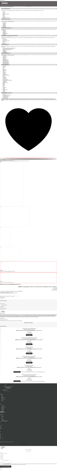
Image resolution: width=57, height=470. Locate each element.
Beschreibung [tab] (3, 311)
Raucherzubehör (11, 291)
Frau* (3, 453)
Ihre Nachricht (1, 462)
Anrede (1, 452)
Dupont (17, 291)
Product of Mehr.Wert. (24, 444)
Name (0, 456)
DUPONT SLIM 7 (20, 291)
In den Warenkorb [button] (29, 344)
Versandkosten (30, 332)
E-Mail (0, 457)
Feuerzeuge (14, 291)
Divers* (6, 453)
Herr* (1, 453)
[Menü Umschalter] (0, 7)
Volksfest (8, 291)
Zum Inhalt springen (2, 0)
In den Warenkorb (2, 297)
